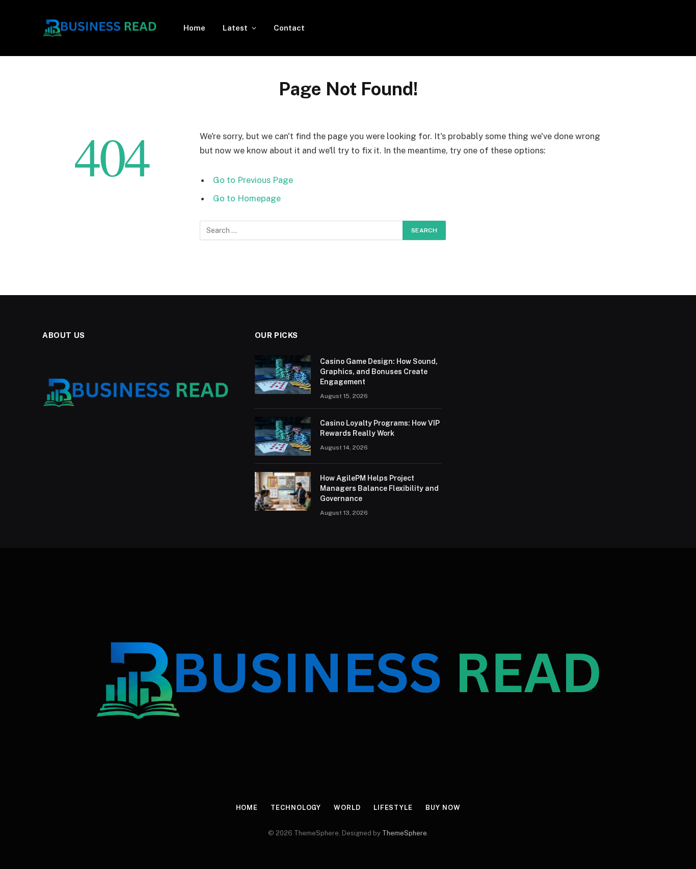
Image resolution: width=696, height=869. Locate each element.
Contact (289, 27)
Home (194, 27)
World (347, 807)
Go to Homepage (247, 198)
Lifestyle (393, 807)
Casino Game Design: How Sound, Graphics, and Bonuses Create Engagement (379, 371)
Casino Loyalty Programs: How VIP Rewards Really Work (380, 428)
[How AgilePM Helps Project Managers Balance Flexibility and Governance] (283, 491)
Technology (296, 807)
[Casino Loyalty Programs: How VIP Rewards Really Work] (283, 436)
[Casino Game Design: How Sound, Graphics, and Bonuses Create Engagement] (283, 374)
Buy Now (442, 807)
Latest (235, 27)
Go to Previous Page (253, 180)
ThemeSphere (404, 833)
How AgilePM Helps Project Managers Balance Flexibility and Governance (379, 488)
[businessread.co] (99, 28)
